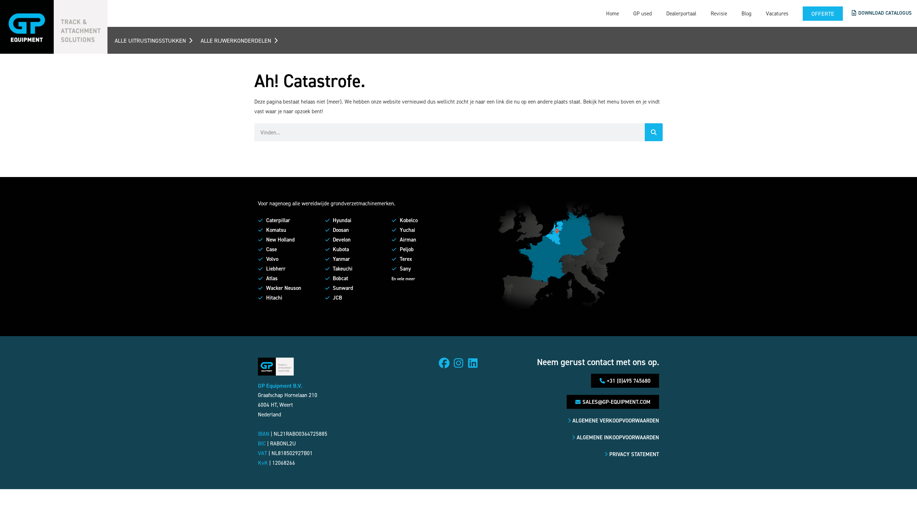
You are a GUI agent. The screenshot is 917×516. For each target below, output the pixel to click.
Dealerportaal (681, 13)
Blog (746, 13)
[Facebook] (444, 363)
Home (612, 13)
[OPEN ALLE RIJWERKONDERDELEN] (276, 40)
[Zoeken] (654, 132)
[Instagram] (458, 363)
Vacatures (777, 13)
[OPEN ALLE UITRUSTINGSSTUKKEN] (190, 40)
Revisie (719, 13)
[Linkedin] (472, 363)
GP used (642, 13)
